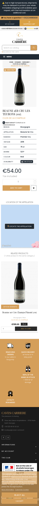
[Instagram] (8, 437)
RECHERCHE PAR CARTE (11, 52)
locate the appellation (20, 226)
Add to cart (16, 188)
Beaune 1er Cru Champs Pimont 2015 (19, 312)
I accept (19, 501)
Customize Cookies (22, 490)
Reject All (19, 495)
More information (8, 490)
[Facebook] (3, 437)
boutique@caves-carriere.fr (14, 430)
